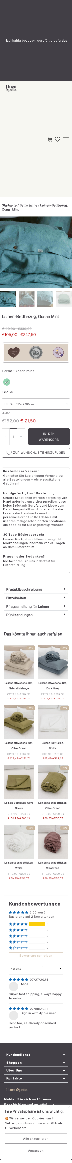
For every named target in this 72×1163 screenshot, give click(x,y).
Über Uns (14, 1070)
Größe (7, 392)
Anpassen (36, 1150)
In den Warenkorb (49, 436)
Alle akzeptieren (35, 1138)
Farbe (7, 371)
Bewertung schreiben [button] (36, 955)
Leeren (6, 412)
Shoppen (14, 1062)
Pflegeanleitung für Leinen (27, 606)
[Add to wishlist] (5, 222)
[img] (19, 979)
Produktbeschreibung (24, 589)
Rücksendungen (19, 615)
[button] (36, 589)
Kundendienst (18, 1054)
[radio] (7, 382)
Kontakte (14, 1078)
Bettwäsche (28, 205)
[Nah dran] (69, 1106)
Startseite (9, 205)
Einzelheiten (16, 598)
